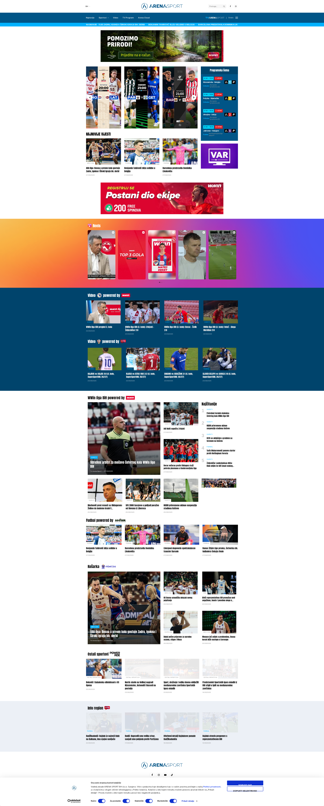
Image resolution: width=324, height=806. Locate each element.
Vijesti (90, 322)
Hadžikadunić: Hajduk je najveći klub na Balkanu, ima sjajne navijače (102, 737)
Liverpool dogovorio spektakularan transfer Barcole (179, 550)
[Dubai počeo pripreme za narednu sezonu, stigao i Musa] (181, 622)
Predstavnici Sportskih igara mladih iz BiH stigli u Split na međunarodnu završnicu (219, 685)
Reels (96, 225)
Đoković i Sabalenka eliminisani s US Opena (102, 684)
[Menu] (236, 18)
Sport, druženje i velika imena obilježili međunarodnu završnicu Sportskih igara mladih (181, 685)
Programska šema (219, 70)
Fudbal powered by (99, 520)
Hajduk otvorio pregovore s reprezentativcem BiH (214, 737)
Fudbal (128, 163)
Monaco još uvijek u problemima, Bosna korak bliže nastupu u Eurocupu (218, 638)
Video (115, 18)
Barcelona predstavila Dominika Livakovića (196, 25)
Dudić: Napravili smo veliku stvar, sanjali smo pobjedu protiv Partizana (142, 737)
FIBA (205, 593)
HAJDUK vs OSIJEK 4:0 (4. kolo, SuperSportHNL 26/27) (101, 375)
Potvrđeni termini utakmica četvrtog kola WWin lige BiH (218, 414)
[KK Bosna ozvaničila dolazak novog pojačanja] (181, 583)
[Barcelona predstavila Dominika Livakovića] (180, 151)
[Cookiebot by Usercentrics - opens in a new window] (74, 801)
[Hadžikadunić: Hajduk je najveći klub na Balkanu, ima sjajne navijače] (104, 722)
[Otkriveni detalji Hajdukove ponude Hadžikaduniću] (181, 722)
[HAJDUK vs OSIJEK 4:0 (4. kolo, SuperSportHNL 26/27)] (105, 359)
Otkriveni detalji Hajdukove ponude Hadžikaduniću (180, 737)
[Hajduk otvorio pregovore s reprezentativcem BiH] (220, 722)
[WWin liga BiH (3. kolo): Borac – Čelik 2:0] (181, 311)
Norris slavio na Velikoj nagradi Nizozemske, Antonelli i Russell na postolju (140, 685)
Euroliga (168, 632)
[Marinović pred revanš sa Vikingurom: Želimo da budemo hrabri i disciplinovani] (105, 490)
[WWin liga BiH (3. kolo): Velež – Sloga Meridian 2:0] (220, 311)
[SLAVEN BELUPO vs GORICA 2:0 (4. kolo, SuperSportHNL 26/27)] (219, 359)
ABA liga (90, 163)
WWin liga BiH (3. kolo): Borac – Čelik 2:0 (180, 328)
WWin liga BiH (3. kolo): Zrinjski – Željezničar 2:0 (139, 328)
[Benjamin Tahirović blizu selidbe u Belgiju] (141, 151)
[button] (89, 97)
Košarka (93, 566)
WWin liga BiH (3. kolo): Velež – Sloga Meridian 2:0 (219, 328)
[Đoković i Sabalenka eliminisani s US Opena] (104, 669)
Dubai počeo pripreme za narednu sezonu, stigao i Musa (177, 638)
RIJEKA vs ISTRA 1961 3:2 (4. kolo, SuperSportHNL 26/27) (140, 375)
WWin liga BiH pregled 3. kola (99, 327)
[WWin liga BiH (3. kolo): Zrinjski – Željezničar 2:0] (142, 311)
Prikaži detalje (188, 801)
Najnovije (90, 18)
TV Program (128, 18)
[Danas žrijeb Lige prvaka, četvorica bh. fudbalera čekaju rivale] (220, 535)
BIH (87, 6)
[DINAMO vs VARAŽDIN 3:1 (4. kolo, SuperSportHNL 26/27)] (181, 359)
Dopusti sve (245, 784)
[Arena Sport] (162, 6)
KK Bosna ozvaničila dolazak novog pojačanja (178, 599)
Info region (95, 708)
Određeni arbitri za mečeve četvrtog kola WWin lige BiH (122, 464)
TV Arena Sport (96, 471)
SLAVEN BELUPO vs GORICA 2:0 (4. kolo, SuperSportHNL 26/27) (219, 375)
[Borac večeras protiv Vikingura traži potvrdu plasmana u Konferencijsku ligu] (181, 450)
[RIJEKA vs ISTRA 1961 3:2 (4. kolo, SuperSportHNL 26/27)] (143, 359)
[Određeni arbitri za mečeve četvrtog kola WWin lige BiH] (124, 438)
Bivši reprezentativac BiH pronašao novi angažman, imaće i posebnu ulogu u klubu (218, 599)
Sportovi (103, 18)
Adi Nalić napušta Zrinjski (174, 428)
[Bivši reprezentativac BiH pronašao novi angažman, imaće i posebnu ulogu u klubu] (219, 583)
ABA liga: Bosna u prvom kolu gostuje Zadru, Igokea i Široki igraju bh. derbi (103, 170)
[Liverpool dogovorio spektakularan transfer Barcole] (181, 535)
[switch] (126, 801)
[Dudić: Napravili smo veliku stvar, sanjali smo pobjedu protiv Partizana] (142, 722)
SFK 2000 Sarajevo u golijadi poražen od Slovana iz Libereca (142, 507)
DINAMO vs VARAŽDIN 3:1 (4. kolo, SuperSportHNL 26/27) (178, 375)
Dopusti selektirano (245, 790)
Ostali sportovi (98, 654)
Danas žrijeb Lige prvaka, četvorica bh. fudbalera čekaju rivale (220, 550)
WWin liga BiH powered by (106, 397)
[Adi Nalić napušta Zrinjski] (181, 413)
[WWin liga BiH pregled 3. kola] (103, 311)
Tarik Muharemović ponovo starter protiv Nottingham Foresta (221, 452)
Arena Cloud (144, 18)
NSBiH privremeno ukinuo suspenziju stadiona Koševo (218, 427)
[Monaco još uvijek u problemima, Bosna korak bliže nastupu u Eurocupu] (219, 622)
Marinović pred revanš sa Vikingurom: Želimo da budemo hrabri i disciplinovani (105, 507)
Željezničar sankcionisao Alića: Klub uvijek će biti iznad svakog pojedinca (220, 464)
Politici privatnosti (212, 787)
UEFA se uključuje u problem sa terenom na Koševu (219, 439)
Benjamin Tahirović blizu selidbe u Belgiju (145, 25)
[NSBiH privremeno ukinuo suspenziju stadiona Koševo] (181, 490)
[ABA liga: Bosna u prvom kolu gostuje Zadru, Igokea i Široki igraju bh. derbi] (103, 151)
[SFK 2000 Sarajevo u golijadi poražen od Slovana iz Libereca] (143, 490)
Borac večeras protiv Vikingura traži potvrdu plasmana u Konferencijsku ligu (180, 467)
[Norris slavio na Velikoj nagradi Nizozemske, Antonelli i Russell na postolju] (142, 669)
